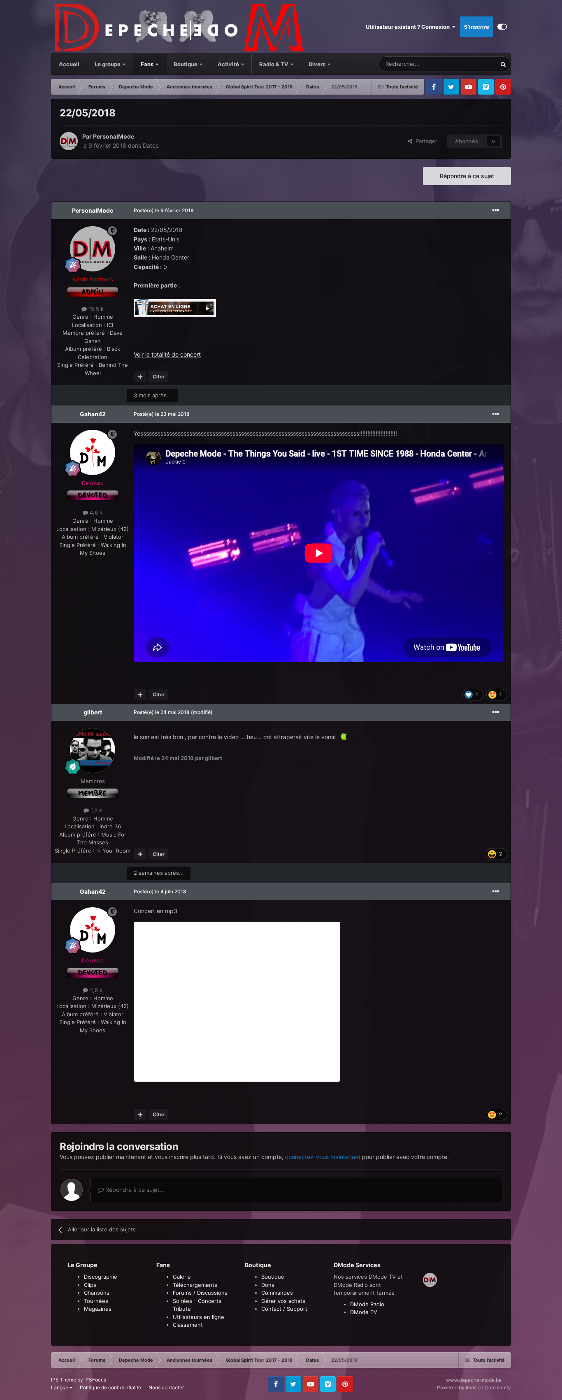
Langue (60, 1387)
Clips (90, 1285)
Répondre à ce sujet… (134, 1189)
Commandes (277, 1292)
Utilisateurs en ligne (198, 1317)
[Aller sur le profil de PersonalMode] (69, 141)
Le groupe (108, 64)
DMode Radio (367, 1304)
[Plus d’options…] (496, 211)
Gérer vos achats (283, 1301)
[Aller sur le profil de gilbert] (92, 750)
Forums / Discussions (200, 1292)
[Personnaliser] (502, 26)
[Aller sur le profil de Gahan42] (92, 452)
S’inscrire (476, 26)
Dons (267, 1285)
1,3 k (95, 810)
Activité (228, 64)
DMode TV (363, 1312)
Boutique (185, 64)
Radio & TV (274, 64)
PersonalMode (113, 136)
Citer (159, 376)
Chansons (96, 1292)
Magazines (97, 1308)
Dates (150, 145)
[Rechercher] (503, 64)
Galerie (182, 1276)
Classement (188, 1324)
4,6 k (95, 512)
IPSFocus (95, 1380)
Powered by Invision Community (474, 1387)
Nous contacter (166, 1387)
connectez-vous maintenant (322, 1156)
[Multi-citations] (140, 376)
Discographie (100, 1276)
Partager (424, 141)
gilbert (93, 712)
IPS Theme (63, 1380)
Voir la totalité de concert (167, 354)
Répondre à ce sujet (467, 175)
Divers (318, 64)
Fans (148, 64)
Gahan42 (93, 413)
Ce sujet (475, 64)
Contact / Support (284, 1308)
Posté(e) (164, 210)
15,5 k (95, 309)
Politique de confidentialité (110, 1387)
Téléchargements (195, 1285)
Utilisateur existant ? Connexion (409, 26)
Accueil (69, 64)
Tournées (96, 1301)
